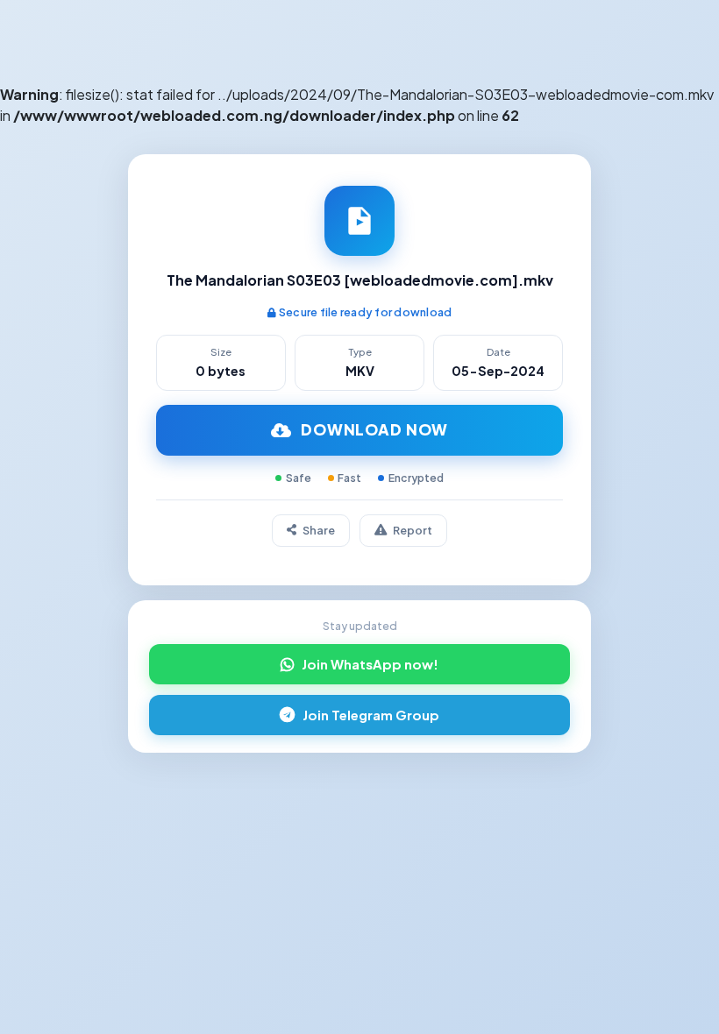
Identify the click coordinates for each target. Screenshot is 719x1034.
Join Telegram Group (371, 715)
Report (412, 530)
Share (319, 530)
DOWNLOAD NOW (374, 429)
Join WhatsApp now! (370, 664)
